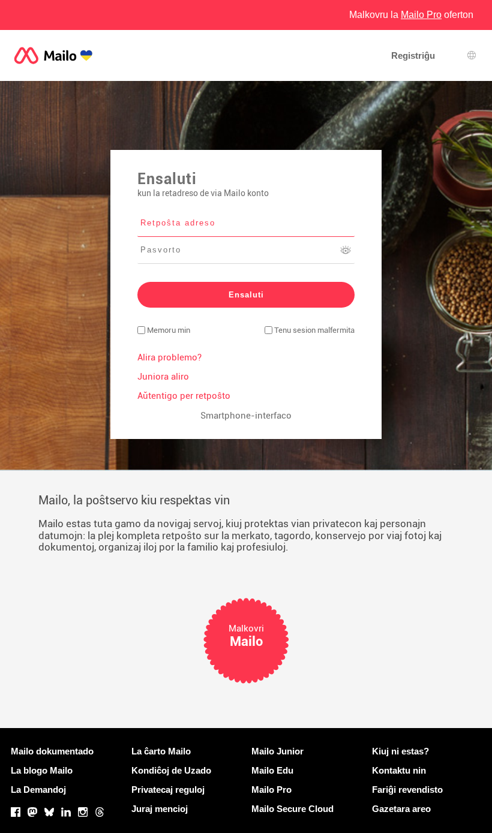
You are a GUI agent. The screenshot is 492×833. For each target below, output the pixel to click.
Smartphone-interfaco (246, 415)
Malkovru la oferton (411, 15)
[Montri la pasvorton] (346, 250)
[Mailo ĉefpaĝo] (53, 55)
